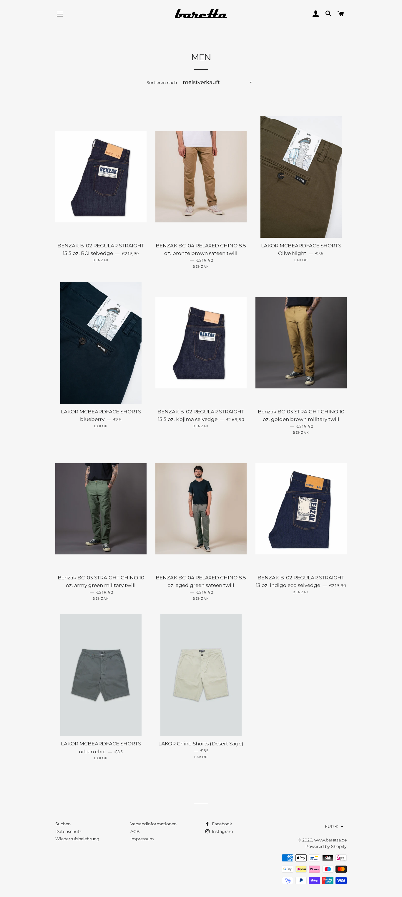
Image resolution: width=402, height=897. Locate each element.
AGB (135, 831)
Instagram (222, 831)
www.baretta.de (330, 840)
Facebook (221, 823)
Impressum (142, 838)
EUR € (331, 826)
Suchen (63, 823)
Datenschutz (68, 831)
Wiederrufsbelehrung (77, 838)
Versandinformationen (153, 823)
